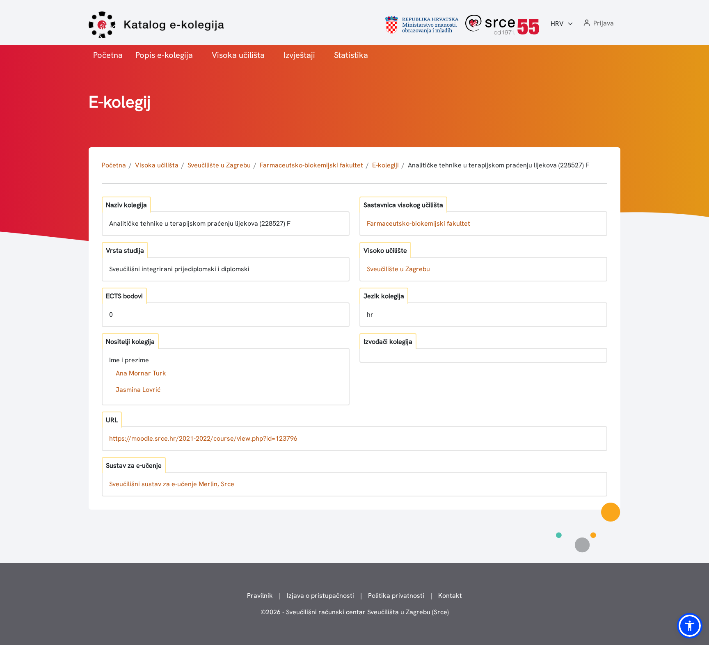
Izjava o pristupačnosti (320, 595)
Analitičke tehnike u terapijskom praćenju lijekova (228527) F (498, 165)
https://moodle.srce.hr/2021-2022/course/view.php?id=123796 (203, 438)
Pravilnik (260, 595)
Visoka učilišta (238, 55)
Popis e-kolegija (164, 55)
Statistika (351, 55)
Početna (108, 55)
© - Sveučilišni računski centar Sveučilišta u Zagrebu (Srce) (355, 612)
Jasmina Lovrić (138, 389)
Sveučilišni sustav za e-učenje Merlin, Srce (171, 484)
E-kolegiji (385, 165)
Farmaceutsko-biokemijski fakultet (311, 165)
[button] (598, 23)
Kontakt (450, 595)
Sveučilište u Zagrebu (219, 165)
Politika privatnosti (396, 595)
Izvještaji (299, 55)
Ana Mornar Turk (141, 373)
